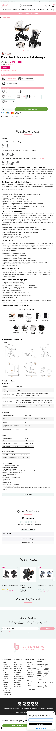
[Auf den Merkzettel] (51, 109)
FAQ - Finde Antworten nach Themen (18, 672)
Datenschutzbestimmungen (15, 632)
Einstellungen (7, 728)
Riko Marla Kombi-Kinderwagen (45, 585)
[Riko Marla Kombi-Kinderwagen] (46, 574)
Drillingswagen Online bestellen (7, 693)
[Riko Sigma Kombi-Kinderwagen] (10, 574)
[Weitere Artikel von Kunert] (6, 53)
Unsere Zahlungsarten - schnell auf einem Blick (7, 667)
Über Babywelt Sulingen (40, 1)
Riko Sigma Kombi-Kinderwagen (10, 585)
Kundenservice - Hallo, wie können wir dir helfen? (19, 678)
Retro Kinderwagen (6, 681)
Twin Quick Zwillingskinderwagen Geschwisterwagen (25, 586)
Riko (3, 584)
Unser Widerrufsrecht (6, 673)
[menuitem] (32, 5)
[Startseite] (0, 17)
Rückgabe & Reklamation (17, 685)
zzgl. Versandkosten (9, 64)
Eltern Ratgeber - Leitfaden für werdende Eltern (18, 666)
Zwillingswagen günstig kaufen (7, 689)
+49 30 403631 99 (34, 646)
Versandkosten (25, 708)
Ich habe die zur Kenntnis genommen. (18, 632)
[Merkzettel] (46, 5)
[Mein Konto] (49, 5)
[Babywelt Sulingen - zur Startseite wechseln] (8, 5)
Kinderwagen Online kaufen (6, 677)
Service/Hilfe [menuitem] (51, 1)
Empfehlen (5, 116)
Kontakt (5, 662)
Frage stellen (15, 116)
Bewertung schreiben (27, 529)
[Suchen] (31, 5)
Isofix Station (42, 158)
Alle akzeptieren (18, 726)
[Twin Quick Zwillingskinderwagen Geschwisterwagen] (28, 574)
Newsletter (17, 682)
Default (22, 584)
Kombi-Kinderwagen (6, 685)
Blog (15, 662)
